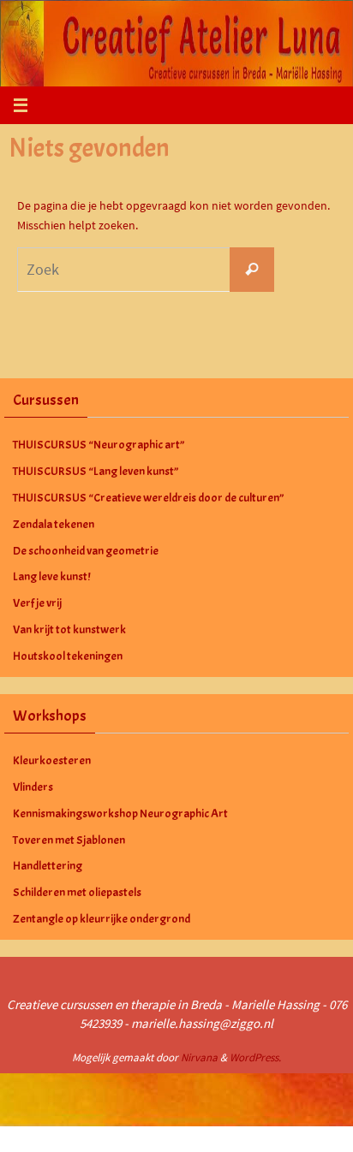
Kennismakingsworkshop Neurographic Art (120, 813)
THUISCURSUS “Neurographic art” (99, 444)
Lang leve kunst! (51, 576)
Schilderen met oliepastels (77, 892)
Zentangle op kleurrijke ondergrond (101, 919)
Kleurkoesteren (52, 760)
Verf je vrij (37, 603)
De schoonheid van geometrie (86, 550)
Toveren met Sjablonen (69, 840)
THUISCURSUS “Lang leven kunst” (96, 471)
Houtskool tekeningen (68, 656)
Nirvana (199, 1057)
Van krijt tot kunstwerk (69, 629)
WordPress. (255, 1057)
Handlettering (47, 865)
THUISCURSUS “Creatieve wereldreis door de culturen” (148, 497)
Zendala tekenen (53, 524)
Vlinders (33, 787)
